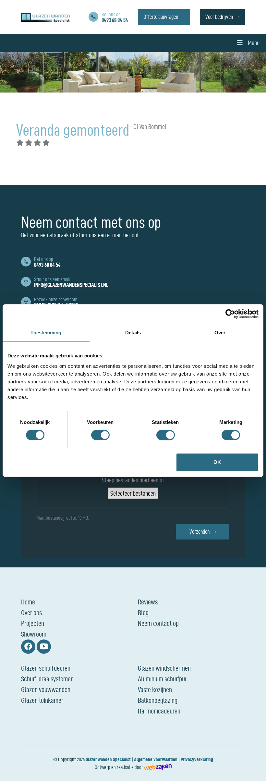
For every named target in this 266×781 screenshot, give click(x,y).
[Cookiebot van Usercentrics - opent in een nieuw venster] (230, 314)
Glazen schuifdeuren (45, 668)
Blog (143, 612)
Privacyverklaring (197, 759)
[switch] (100, 435)
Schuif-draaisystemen (47, 679)
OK (217, 462)
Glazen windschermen (164, 668)
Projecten (32, 623)
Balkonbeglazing (157, 700)
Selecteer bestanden (133, 493)
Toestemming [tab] (45, 332)
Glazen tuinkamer (42, 700)
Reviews (148, 602)
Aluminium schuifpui (162, 679)
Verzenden (199, 531)
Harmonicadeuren (159, 711)
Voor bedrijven (219, 17)
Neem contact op (158, 623)
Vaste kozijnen (155, 689)
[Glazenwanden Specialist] (45, 16)
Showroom (33, 634)
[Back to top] (254, 769)
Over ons (31, 612)
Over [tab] (219, 332)
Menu (254, 42)
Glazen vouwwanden (45, 689)
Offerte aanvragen (160, 17)
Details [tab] (133, 332)
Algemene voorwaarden (155, 759)
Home (28, 602)
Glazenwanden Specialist (108, 759)
